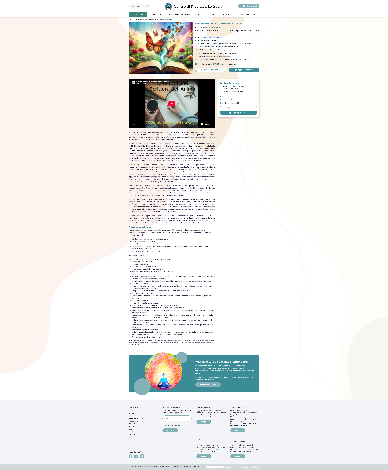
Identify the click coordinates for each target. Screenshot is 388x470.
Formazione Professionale (179, 14)
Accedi (237, 430)
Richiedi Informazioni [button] (208, 384)
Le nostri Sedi (228, 14)
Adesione (132, 416)
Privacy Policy (210, 467)
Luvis (130, 429)
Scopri (203, 422)
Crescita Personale (150, 20)
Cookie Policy (219, 467)
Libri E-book (156, 14)
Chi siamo (132, 413)
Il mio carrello (249, 14)
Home (130, 20)
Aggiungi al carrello (245, 70)
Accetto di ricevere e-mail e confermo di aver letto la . (178, 424)
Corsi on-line (138, 14)
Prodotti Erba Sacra (135, 426)
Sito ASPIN (132, 424)
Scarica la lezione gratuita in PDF (210, 37)
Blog (212, 14)
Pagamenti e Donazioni (137, 418)
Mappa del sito (134, 421)
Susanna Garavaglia (211, 27)
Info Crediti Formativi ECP (228, 64)
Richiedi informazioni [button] (249, 6)
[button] (139, 6)
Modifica (227, 467)
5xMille (131, 432)
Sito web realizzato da (244, 467)
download (237, 100)
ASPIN (200, 14)
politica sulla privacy (175, 425)
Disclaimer (132, 434)
